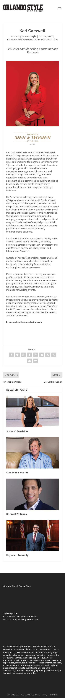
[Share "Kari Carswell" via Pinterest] (35, 355)
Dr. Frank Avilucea (16, 514)
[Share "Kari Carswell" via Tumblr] (29, 355)
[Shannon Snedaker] (32, 411)
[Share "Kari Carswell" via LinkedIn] (42, 355)
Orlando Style (29, 36)
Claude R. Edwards (17, 472)
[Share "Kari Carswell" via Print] (35, 361)
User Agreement (39, 649)
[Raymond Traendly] (32, 535)
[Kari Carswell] (32, 125)
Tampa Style (25, 586)
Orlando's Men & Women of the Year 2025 (29, 39)
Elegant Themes (26, 690)
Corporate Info (30, 694)
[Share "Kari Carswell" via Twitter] (17, 355)
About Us (13, 694)
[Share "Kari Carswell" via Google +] (23, 355)
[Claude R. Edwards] (32, 452)
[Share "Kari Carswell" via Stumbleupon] (54, 355)
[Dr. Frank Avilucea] (32, 494)
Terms (54, 694)
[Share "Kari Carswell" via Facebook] (11, 355)
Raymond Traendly (17, 555)
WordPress (53, 690)
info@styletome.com (28, 619)
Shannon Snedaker (17, 431)
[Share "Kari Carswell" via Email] (29, 361)
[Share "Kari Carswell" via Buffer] (48, 355)
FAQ (44, 694)
